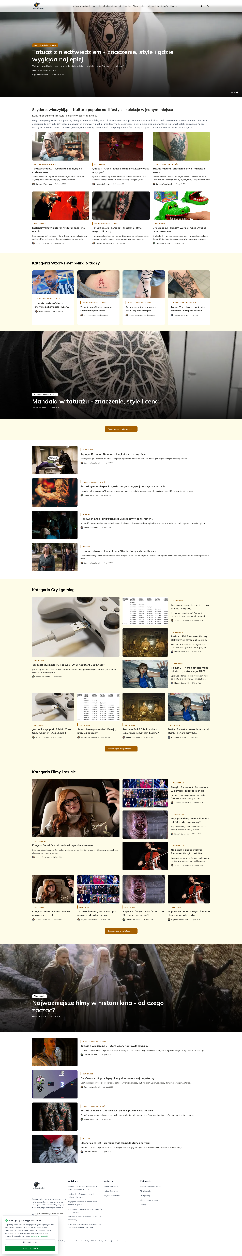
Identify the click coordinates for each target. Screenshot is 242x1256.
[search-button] (201, 6)
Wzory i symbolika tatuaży (105, 6)
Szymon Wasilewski (40, 74)
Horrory (173, 6)
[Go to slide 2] (234, 92)
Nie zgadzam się (30, 1242)
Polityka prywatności (65, 1241)
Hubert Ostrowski (111, 1191)
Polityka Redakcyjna (106, 1241)
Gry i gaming (125, 6)
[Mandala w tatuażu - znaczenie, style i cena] (121, 375)
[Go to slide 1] (232, 92)
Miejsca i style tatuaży (158, 6)
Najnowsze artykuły (81, 6)
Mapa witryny (121, 1241)
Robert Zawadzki (39, 408)
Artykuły (73, 1181)
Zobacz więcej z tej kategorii (119, 429)
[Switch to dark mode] (207, 6)
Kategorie (145, 1181)
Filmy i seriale (139, 6)
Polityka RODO (90, 1241)
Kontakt (79, 1241)
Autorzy (108, 1181)
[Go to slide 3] (237, 92)
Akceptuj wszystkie (30, 1248)
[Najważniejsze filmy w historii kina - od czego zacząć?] (121, 988)
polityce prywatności (39, 1236)
